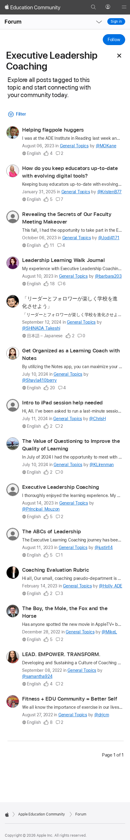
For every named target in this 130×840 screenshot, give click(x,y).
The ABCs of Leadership (51, 531)
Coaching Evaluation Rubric (55, 570)
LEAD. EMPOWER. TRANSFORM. (61, 654)
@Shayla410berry (39, 380)
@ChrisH (97, 418)
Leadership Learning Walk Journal (63, 260)
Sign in (116, 21)
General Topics (74, 145)
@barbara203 (108, 276)
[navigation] (98, 22)
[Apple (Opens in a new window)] (7, 814)
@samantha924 (37, 676)
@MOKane (106, 145)
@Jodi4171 (108, 237)
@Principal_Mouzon (41, 509)
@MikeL (109, 631)
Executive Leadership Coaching (60, 487)
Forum (13, 21)
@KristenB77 (109, 191)
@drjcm (101, 714)
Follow (114, 39)
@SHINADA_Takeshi (41, 328)
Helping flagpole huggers (53, 130)
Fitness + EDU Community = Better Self (69, 699)
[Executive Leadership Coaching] (119, 56)
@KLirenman (101, 464)
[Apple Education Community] (32, 7)
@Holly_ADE (110, 585)
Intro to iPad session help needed (62, 403)
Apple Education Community (41, 814)
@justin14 (104, 547)
